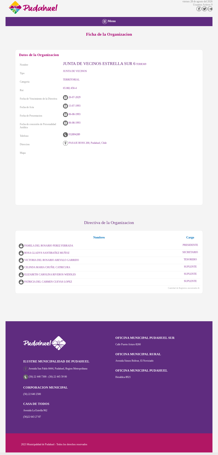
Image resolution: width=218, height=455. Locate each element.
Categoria (24, 81)
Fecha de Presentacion (31, 115)
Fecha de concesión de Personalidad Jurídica (38, 126)
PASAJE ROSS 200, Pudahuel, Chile (87, 142)
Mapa (23, 152)
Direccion (25, 144)
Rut (21, 90)
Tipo (22, 73)
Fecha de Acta (27, 107)
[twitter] (204, 10)
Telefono (24, 135)
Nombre (24, 64)
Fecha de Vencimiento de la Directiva (38, 98)
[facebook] (198, 10)
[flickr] (210, 10)
